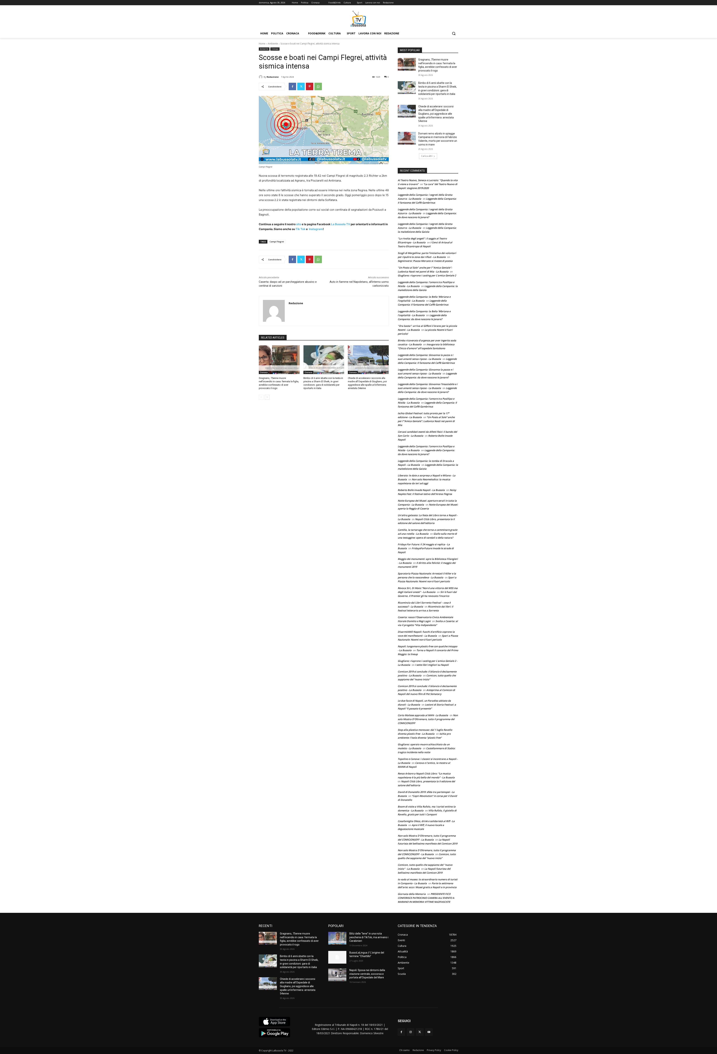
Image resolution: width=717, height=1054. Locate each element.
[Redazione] (261, 77)
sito (298, 224)
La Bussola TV (341, 224)
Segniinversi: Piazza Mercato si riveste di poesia (425, 261)
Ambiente (273, 43)
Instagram (316, 229)
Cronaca (274, 49)
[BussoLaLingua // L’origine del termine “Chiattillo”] (337, 957)
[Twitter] (301, 86)
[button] (453, 33)
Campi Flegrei (277, 241)
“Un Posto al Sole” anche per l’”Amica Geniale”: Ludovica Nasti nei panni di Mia (426, 421)
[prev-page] (261, 397)
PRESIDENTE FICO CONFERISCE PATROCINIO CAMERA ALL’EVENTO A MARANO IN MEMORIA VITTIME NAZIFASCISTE (426, 897)
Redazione (273, 76)
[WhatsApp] (318, 86)
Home (262, 43)
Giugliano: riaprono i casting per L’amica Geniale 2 (427, 275)
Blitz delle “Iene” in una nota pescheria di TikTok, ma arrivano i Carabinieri (368, 937)
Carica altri (426, 156)
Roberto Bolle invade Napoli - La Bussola (421, 490)
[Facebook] (292, 86)
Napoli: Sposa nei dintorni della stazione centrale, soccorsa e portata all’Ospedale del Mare (367, 974)
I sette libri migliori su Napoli (432, 664)
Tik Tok (300, 229)
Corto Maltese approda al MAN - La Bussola (423, 715)
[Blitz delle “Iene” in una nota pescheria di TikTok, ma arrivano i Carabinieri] (337, 938)
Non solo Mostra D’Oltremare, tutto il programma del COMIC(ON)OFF (428, 719)
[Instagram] (410, 1032)
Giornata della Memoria (412, 894)
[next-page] (267, 397)
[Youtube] (429, 1032)
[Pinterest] (309, 86)
